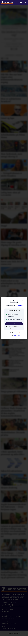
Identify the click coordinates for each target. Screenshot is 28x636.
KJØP (14, 323)
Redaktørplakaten (7, 604)
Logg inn (14, 305)
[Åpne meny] (26, 2)
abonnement (17, 335)
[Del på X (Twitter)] (14, 49)
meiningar (19, 55)
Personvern (5, 606)
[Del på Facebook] (11, 49)
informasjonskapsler (17, 606)
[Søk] (20, 2)
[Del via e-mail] (16, 49)
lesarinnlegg (10, 55)
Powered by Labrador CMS (14, 633)
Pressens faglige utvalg (9, 602)
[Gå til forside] (7, 2)
